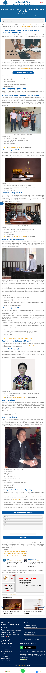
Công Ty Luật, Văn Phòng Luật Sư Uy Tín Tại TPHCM (20, 338)
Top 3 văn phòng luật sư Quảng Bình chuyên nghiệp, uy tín (33, 612)
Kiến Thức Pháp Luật (12, 594)
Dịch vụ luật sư (5, 656)
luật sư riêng (31, 345)
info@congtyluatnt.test (26, 580)
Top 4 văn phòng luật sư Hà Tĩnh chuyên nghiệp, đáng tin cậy (12, 612)
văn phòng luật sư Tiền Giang (14, 147)
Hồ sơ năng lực (5, 649)
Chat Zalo (39, 671)
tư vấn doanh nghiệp (29, 287)
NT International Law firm (7, 646)
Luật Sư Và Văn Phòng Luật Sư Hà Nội (18, 397)
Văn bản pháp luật (6, 658)
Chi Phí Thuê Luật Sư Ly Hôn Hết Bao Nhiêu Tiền (14, 555)
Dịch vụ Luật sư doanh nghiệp (31, 627)
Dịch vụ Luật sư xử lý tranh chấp (32, 639)
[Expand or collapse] (42, 21)
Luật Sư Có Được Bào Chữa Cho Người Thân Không (15, 553)
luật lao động (11, 474)
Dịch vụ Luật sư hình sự (30, 632)
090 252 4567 (25, 583)
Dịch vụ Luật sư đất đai (30, 629)
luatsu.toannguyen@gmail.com (25, 582)
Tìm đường (8, 671)
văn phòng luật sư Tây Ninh (20, 236)
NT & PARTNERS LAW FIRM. (22, 665)
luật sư (6, 28)
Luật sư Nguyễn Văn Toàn (7, 651)
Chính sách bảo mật (6, 660)
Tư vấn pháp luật (5, 653)
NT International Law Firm (26, 26)
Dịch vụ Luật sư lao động (30, 634)
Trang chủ (21, 13)
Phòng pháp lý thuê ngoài (30, 625)
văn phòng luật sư (31, 24)
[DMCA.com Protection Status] (23, 659)
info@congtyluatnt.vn (6, 627)
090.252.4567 (12, 580)
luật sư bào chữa (16, 499)
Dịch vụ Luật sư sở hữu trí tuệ (31, 637)
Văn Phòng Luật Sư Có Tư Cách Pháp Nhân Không (15, 551)
